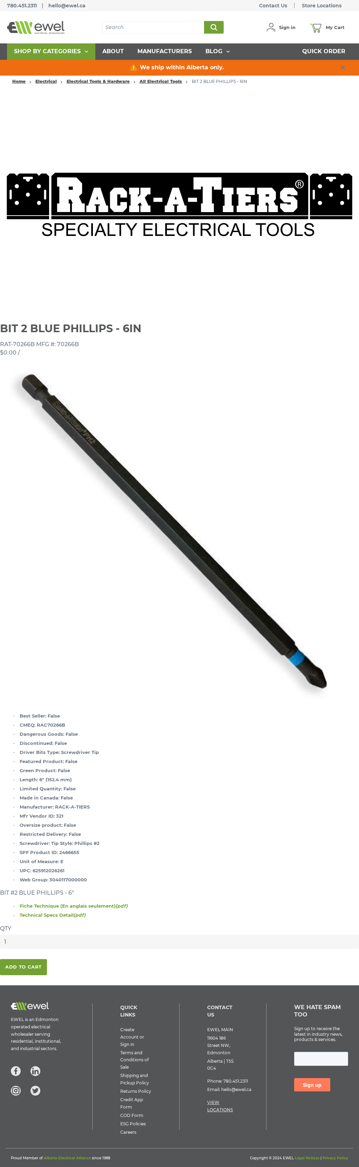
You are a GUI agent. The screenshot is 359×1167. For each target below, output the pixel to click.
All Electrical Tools (161, 81)
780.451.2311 (22, 5)
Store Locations (321, 5)
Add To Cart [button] (23, 967)
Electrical (46, 81)
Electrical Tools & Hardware (98, 81)
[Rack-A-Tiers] (179, 201)
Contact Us (273, 5)
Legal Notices (307, 1158)
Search (213, 27)
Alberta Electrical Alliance (67, 1158)
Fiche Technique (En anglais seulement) (74, 906)
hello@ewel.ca (67, 5)
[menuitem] (51, 51)
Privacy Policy (335, 1158)
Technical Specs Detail (53, 915)
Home (19, 81)
